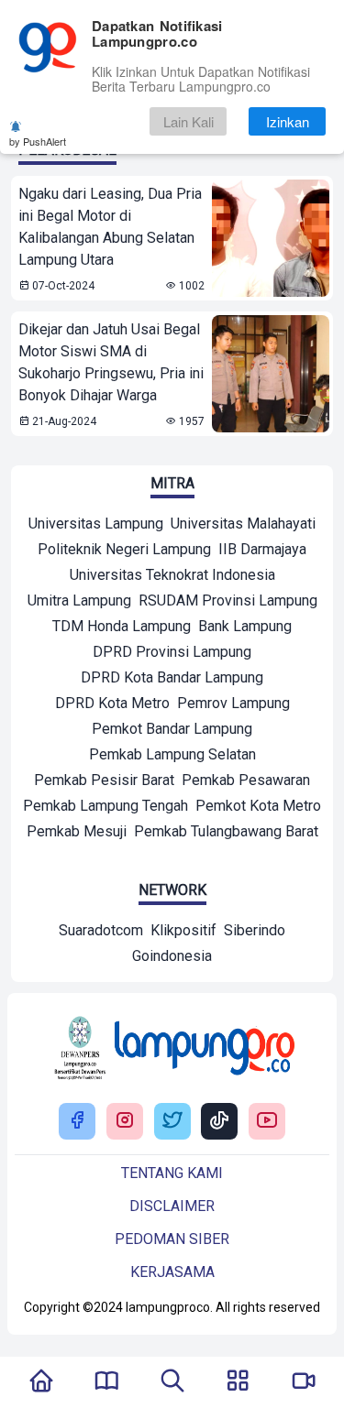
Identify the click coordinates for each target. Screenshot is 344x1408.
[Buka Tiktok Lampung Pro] (219, 1121)
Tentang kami (172, 1173)
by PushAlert (37, 141)
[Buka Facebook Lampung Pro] (77, 1121)
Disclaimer (172, 1206)
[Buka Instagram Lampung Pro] (125, 1121)
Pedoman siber (172, 1239)
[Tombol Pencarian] (172, 1382)
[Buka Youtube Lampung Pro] (267, 1121)
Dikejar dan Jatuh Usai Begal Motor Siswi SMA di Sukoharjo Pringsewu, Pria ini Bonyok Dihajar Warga (111, 362)
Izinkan (287, 121)
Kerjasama (172, 1272)
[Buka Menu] (237, 1382)
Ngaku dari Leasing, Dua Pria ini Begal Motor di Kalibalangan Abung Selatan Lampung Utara (110, 226)
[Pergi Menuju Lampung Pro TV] (303, 1382)
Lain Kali (188, 121)
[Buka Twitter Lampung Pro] (172, 1121)
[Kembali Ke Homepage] (41, 1382)
